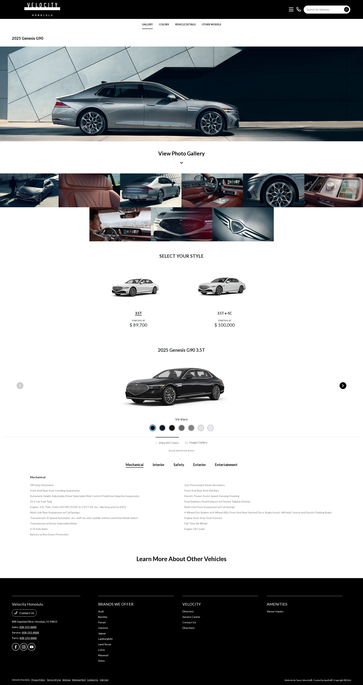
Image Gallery (198, 442)
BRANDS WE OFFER (115, 604)
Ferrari (102, 622)
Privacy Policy (38, 679)
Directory (188, 611)
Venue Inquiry (275, 611)
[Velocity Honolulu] (41, 9)
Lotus (101, 649)
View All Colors (168, 442)
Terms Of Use (54, 679)
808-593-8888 (27, 627)
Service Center (191, 616)
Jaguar (102, 633)
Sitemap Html (79, 679)
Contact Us (26, 613)
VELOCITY (191, 604)
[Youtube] (31, 647)
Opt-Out (104, 679)
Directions (188, 627)
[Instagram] (23, 647)
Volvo (101, 660)
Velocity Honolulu (21, 679)
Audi (101, 611)
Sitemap (66, 679)
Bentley (102, 616)
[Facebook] (15, 647)
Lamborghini (105, 638)
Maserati (103, 655)
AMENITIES (277, 604)
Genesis (103, 627)
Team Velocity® (304, 680)
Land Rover (104, 644)
